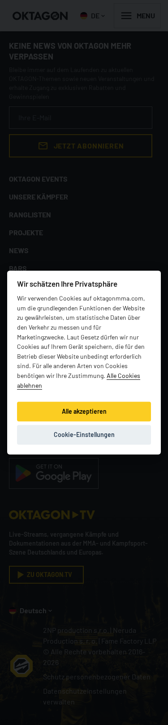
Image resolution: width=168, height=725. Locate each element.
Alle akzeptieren (84, 411)
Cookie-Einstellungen (84, 434)
